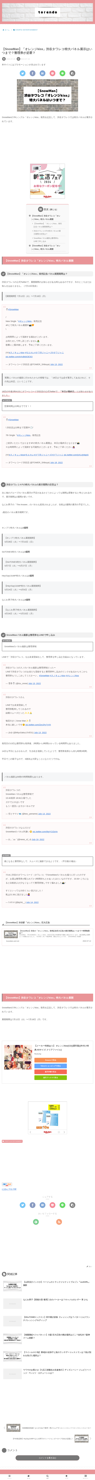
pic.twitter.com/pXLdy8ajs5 (76, 455)
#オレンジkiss (24, 321)
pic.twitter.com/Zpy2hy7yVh (38, 725)
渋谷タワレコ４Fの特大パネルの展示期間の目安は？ (47, 232)
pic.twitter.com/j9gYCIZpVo (45, 831)
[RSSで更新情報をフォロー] (59, 1222)
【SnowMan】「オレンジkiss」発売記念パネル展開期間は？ (48, 225)
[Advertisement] (47, 38)
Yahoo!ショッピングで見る (51, 1066)
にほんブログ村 (9, 1189)
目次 (46, 209)
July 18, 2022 (56, 462)
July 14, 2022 (32, 902)
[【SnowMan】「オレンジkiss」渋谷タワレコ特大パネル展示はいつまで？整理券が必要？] (42, 73)
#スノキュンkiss (16, 352)
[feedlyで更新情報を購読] (36, 1222)
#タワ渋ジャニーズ (43, 352)
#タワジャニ (58, 352)
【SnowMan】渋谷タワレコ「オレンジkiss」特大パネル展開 (45, 217)
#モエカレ (29, 352)
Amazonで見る (50, 1060)
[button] (87, 700)
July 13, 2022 (56, 364)
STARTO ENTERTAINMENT (13, 1141)
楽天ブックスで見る (50, 1077)
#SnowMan (13, 309)
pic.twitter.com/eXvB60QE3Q (19, 357)
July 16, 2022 (38, 839)
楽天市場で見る (50, 1072)
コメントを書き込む (47, 1458)
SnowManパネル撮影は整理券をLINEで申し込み (46, 239)
